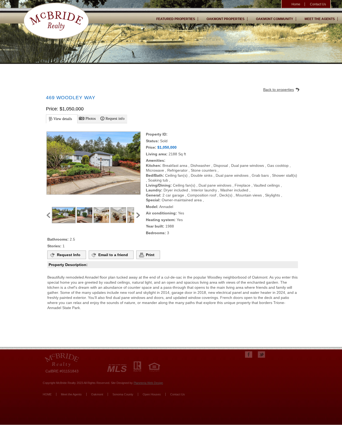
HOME (47, 394)
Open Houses (152, 394)
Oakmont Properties (225, 19)
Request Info (68, 255)
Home (296, 4)
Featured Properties (175, 19)
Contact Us (318, 4)
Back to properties (278, 89)
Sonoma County (122, 394)
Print (150, 255)
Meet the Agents (320, 19)
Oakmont (97, 394)
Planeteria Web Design (148, 382)
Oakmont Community (274, 19)
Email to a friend (113, 255)
